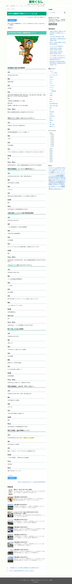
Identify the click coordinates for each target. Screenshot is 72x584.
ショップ (25, 5)
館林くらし (36, 1)
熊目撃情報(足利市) (61, 183)
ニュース (51, 89)
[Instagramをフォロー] (52, 24)
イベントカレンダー (54, 74)
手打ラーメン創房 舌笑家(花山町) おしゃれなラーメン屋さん (21, 570)
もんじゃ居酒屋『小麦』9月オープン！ (57, 55)
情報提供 (32, 580)
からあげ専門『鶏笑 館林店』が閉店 (57, 36)
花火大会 (59, 184)
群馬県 (50, 184)
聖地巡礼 (55, 184)
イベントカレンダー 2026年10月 (56, 46)
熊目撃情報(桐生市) (55, 183)
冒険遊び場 (53, 177)
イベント (17, 5)
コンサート (62, 172)
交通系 (51, 95)
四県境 (51, 99)
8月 (51, 134)
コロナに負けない (57, 172)
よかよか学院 (54, 169)
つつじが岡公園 (23, 481)
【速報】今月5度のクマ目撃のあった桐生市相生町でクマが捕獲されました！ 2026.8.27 (57, 33)
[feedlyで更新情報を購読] (54, 24)
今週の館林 (59, 176)
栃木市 (54, 182)
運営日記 (51, 120)
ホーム (8, 5)
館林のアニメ (52, 126)
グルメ (21, 5)
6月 (51, 137)
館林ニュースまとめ (57, 186)
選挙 (50, 122)
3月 (51, 142)
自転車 (51, 113)
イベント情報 (54, 72)
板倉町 (51, 182)
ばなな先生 (62, 167)
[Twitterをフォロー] (50, 24)
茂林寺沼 (36, 481)
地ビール (51, 101)
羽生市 (53, 184)
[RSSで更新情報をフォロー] (56, 24)
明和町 (62, 180)
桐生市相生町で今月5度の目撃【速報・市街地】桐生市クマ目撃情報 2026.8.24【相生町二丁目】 (58, 63)
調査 (50, 118)
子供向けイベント (30, 481)
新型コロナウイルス (55, 180)
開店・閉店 (13, 5)
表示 (11, 27)
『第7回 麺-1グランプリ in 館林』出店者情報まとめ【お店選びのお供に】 (24, 567)
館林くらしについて (27, 580)
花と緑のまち (52, 116)
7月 (51, 136)
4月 (51, 141)
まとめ (29, 5)
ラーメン (61, 174)
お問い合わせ (38, 580)
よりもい (59, 169)
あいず (50, 167)
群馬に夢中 (52, 111)
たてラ (52, 167)
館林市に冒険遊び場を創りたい (57, 188)
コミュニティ (33, 5)
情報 (50, 107)
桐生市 (57, 182)
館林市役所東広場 (41, 481)
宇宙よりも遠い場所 (40, 5)
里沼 (52, 186)
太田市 (54, 178)
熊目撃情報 (53, 91)
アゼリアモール (58, 170)
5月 (51, 139)
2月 (51, 144)
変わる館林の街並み (54, 103)
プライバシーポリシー (44, 580)
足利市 (62, 184)
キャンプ (51, 79)
